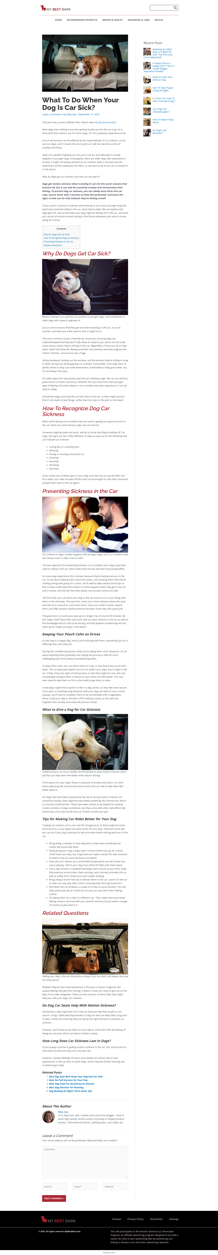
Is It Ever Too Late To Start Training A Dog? (163, 100)
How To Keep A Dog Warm (162, 121)
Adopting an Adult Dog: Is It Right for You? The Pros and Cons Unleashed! (157, 53)
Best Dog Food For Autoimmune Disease (71, 1083)
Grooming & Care (139, 19)
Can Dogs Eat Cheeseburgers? (160, 110)
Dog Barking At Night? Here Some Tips (70, 1090)
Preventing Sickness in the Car (58, 241)
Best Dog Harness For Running (66, 1087)
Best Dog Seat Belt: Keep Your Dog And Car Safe (76, 1076)
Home (58, 19)
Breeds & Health (112, 19)
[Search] (175, 7)
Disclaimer (156, 1219)
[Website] (115, 1186)
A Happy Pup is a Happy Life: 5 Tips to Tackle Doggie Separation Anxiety (158, 67)
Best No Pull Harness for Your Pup (68, 1080)
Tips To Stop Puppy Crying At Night (162, 89)
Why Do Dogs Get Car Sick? (57, 234)
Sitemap (173, 1219)
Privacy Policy (135, 1219)
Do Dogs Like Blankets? (159, 131)
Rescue (159, 19)
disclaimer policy (107, 122)
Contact (116, 1219)
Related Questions (53, 245)
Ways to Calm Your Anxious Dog (162, 78)
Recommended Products (82, 19)
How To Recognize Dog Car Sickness (61, 237)
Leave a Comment (51, 114)
